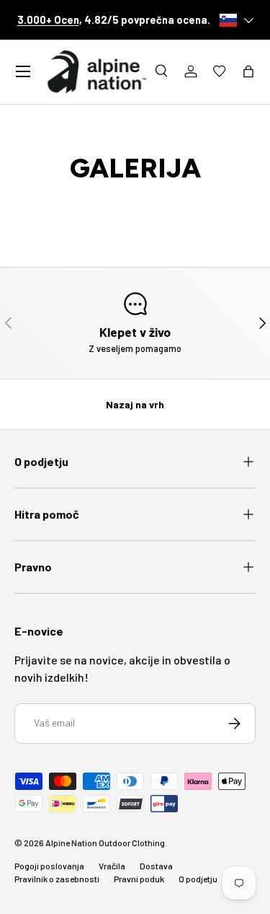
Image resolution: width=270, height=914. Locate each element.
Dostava (156, 866)
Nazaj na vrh (135, 404)
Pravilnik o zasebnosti (56, 879)
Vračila (112, 866)
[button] (248, 71)
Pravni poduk (139, 879)
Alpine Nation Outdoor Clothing (105, 843)
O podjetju (198, 879)
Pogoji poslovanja (49, 866)
